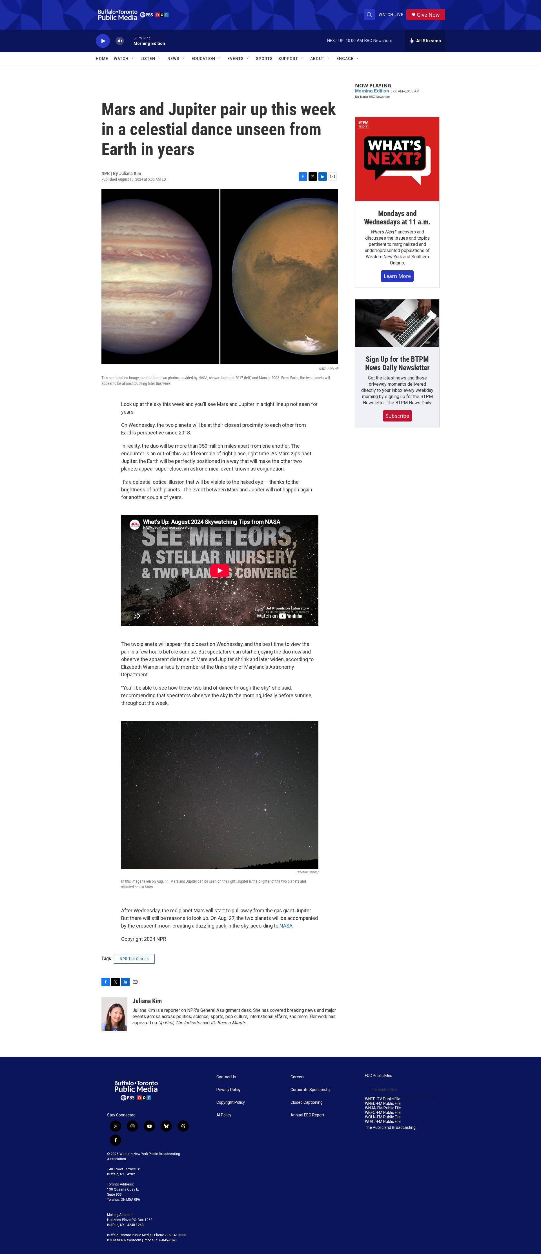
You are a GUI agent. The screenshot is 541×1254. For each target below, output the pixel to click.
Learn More (397, 276)
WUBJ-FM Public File (383, 1122)
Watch (121, 58)
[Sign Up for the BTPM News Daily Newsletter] (397, 323)
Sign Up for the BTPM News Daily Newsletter (397, 363)
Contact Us (226, 1077)
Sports (264, 58)
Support (288, 58)
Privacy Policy (228, 1090)
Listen (148, 58)
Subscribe (397, 415)
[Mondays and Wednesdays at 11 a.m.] (397, 159)
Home (102, 58)
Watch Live (391, 14)
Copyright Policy (230, 1102)
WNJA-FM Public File (383, 1108)
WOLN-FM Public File (383, 1117)
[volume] (120, 41)
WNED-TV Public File (382, 1099)
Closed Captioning (307, 1102)
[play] (102, 41)
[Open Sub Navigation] (132, 58)
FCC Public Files (378, 1076)
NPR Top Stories (134, 959)
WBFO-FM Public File (383, 1113)
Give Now (428, 15)
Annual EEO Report (307, 1115)
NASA (286, 926)
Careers (298, 1077)
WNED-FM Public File (383, 1103)
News (173, 58)
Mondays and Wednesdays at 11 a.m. (397, 217)
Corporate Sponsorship (311, 1090)
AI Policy (223, 1115)
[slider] (129, 41)
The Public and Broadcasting (390, 1127)
